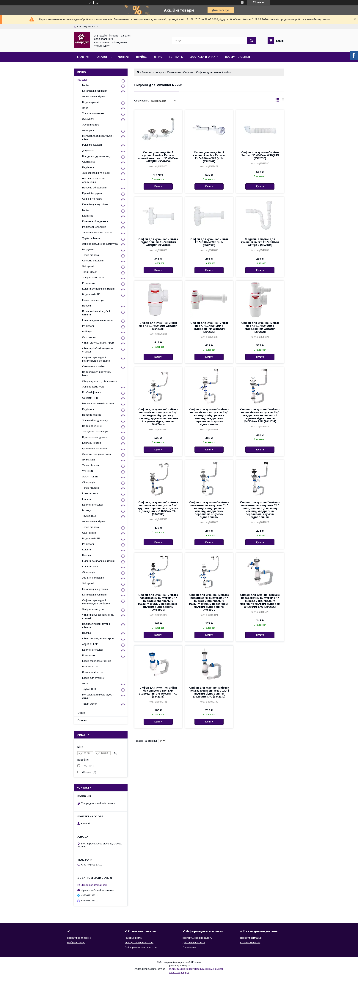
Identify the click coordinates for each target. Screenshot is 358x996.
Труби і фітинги (91, 238)
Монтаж (123, 56)
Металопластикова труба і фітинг (98, 137)
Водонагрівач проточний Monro (96, 374)
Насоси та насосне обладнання (93, 180)
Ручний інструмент (93, 193)
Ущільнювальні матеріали (97, 232)
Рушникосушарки (92, 144)
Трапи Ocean (89, 272)
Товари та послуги (153, 72)
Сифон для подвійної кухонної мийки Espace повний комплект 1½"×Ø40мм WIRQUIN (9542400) (158, 157)
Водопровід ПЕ (91, 294)
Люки (85, 107)
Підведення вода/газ (94, 437)
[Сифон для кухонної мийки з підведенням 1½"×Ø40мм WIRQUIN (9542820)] (158, 215)
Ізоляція (87, 510)
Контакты (176, 56)
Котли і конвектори (93, 300)
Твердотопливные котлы (139, 942)
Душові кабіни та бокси (96, 172)
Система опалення (93, 260)
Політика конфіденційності (209, 969)
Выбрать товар (76, 942)
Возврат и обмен (237, 56)
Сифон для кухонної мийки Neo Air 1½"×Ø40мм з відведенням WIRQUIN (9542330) (209, 327)
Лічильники (88, 459)
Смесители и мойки (93, 366)
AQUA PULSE (90, 476)
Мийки (85, 85)
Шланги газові (90, 493)
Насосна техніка (91, 414)
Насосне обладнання (94, 187)
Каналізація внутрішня (95, 204)
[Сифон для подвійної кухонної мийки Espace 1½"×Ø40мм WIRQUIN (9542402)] (209, 128)
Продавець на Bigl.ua (179, 965)
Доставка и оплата (204, 56)
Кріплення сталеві (92, 504)
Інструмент (88, 249)
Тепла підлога (90, 255)
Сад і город (89, 337)
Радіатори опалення (94, 226)
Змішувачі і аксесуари (95, 431)
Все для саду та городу (96, 156)
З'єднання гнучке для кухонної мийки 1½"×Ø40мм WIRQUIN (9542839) (260, 242)
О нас (158, 56)
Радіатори (88, 167)
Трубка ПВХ (89, 515)
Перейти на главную (79, 937)
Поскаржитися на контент (180, 969)
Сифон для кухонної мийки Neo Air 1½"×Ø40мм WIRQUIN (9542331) (158, 325)
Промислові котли (92, 672)
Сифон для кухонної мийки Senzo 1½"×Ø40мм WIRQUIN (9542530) (260, 155)
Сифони (188, 72)
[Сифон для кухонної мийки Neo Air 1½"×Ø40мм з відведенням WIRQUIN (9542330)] (209, 299)
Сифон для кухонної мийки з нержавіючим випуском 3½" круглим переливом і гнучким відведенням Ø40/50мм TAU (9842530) (158, 508)
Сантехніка (174, 72)
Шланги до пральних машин (98, 288)
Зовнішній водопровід (95, 420)
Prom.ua (196, 962)
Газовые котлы (133, 937)
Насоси (86, 305)
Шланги (86, 499)
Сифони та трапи (92, 198)
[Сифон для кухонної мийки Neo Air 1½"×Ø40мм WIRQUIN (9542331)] (158, 299)
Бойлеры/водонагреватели (141, 947)
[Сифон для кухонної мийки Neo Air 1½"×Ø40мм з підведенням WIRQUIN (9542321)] (260, 299)
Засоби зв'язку (90, 124)
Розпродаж (88, 283)
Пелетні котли (90, 666)
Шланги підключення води (97, 320)
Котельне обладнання (95, 221)
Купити (158, 186)
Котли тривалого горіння (96, 661)
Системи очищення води (96, 454)
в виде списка (282, 100)
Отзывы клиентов (250, 942)
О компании (189, 947)
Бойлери (87, 331)
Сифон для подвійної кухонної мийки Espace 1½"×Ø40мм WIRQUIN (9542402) (209, 157)
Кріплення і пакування (95, 448)
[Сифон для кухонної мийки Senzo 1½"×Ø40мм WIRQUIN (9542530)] (260, 128)
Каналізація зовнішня (94, 90)
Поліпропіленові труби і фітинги (96, 313)
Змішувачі (88, 118)
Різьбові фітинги (91, 392)
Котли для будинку (93, 677)
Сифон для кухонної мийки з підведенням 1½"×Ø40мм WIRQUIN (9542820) (158, 242)
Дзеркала (88, 150)
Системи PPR (90, 397)
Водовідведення (92, 426)
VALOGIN (87, 471)
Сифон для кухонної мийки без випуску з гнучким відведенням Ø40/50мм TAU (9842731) (158, 692)
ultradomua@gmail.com (94, 885)
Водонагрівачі (90, 102)
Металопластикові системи (98, 403)
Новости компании (251, 937)
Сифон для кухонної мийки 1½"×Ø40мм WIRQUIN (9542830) (209, 242)
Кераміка (87, 215)
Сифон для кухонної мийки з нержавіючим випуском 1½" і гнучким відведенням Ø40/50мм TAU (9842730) (209, 692)
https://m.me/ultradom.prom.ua (97, 890)
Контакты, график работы (197, 937)
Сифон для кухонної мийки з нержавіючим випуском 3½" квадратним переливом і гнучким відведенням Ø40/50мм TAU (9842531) (260, 415)
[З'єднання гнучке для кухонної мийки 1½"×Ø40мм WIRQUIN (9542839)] (260, 215)
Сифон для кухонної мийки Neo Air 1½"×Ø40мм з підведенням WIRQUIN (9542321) (260, 327)
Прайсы (141, 56)
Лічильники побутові (94, 96)
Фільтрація (88, 482)
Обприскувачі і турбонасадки (99, 381)
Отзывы (82, 720)
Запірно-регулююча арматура (100, 243)
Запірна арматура (93, 277)
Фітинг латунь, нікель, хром (98, 342)
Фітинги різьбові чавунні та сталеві (98, 350)
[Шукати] (251, 40)
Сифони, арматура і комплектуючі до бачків (96, 359)
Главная (83, 56)
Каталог (101, 56)
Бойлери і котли (91, 442)
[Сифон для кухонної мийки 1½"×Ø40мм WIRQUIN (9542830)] (209, 215)
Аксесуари (88, 130)
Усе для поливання (93, 113)
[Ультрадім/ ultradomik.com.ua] (82, 47)
